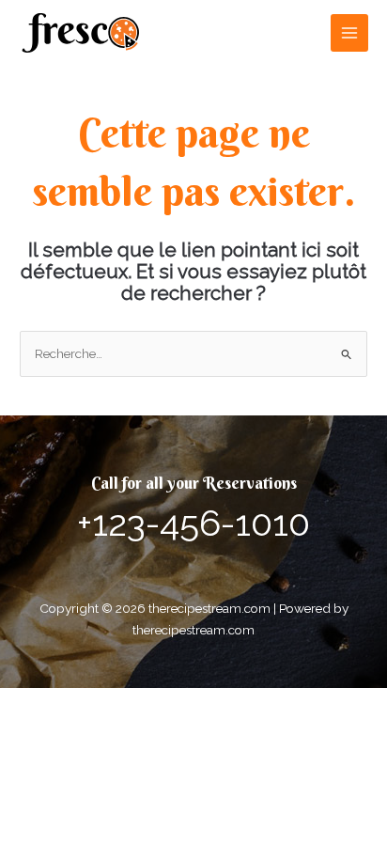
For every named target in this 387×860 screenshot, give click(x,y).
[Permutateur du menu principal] (350, 33)
